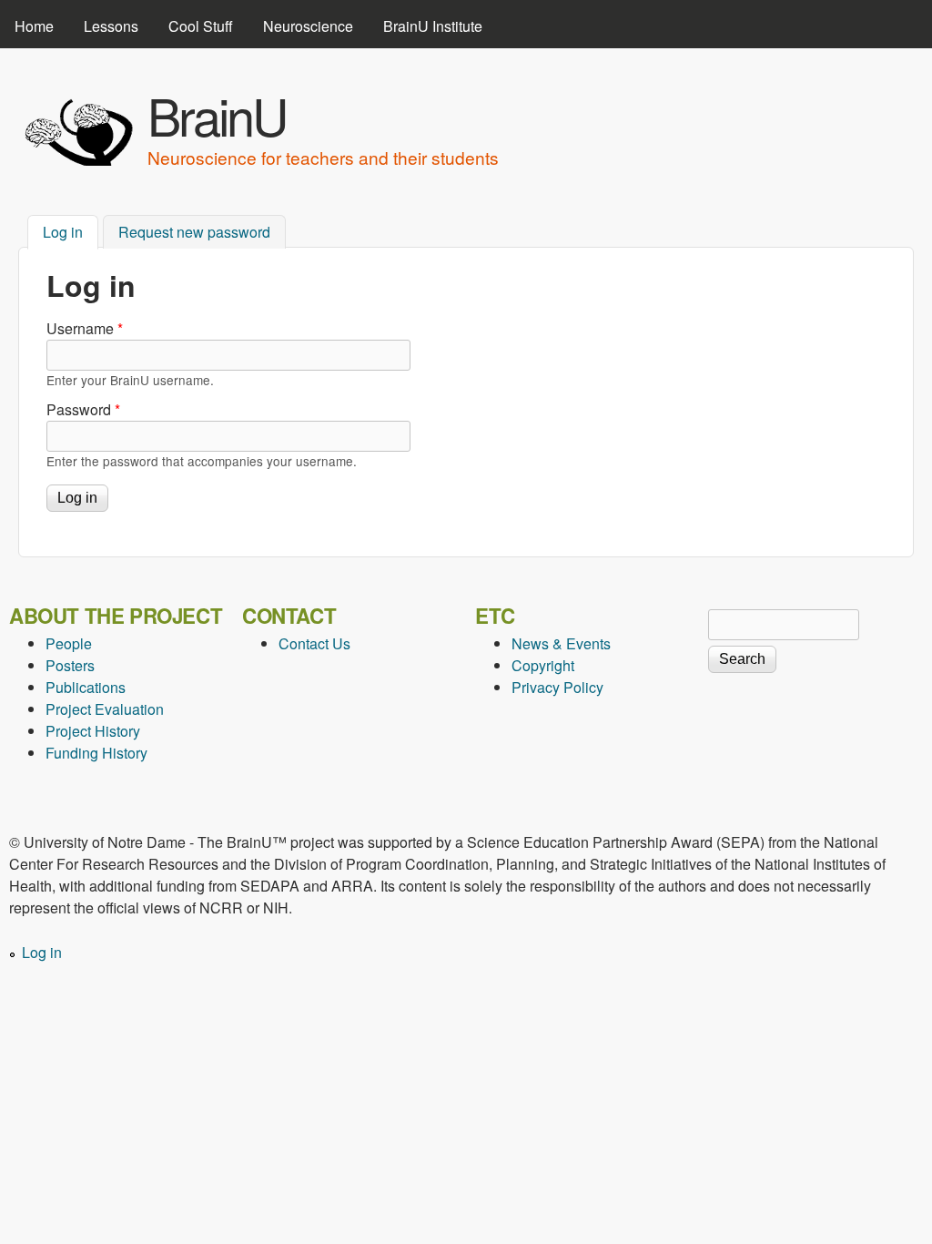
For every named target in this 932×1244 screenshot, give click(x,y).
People (69, 643)
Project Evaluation (105, 708)
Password (83, 409)
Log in (70, 231)
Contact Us (314, 643)
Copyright (543, 665)
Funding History (96, 752)
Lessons (111, 25)
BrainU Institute (432, 25)
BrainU (216, 114)
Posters (70, 665)
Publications (86, 687)
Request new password (194, 231)
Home (34, 25)
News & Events (561, 643)
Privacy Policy (557, 687)
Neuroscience (308, 25)
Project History (93, 730)
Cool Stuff (200, 25)
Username (84, 328)
